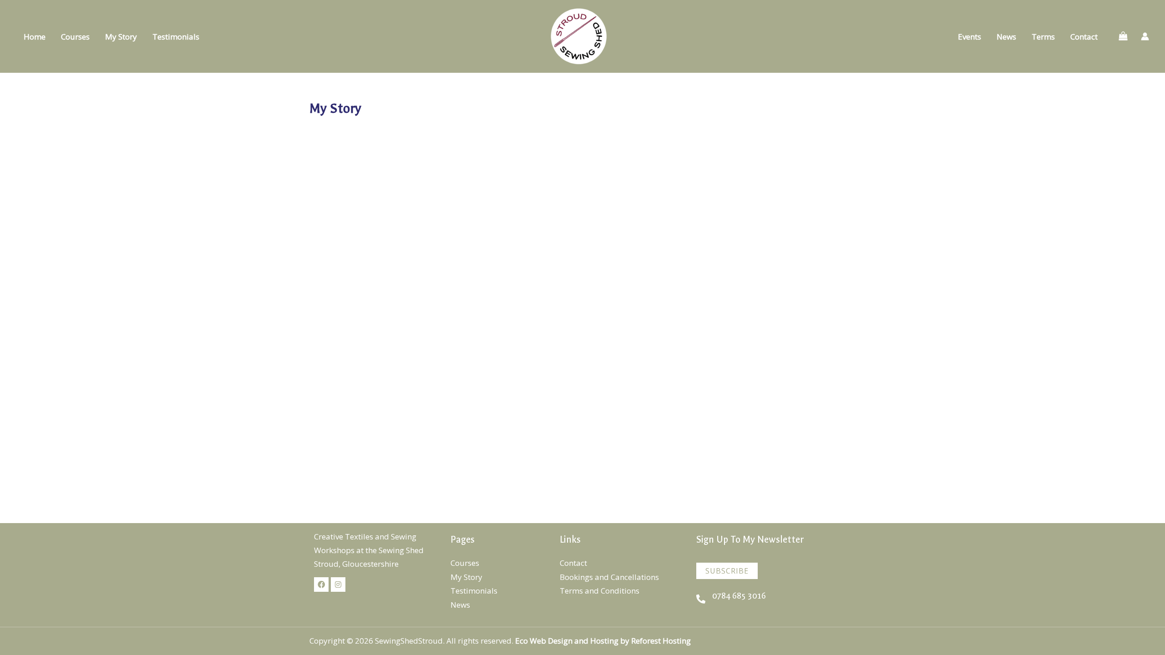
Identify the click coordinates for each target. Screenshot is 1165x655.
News (1006, 36)
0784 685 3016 (739, 596)
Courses (75, 36)
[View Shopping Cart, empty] (1123, 36)
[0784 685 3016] (700, 599)
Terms (1043, 36)
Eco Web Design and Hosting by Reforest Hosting (604, 640)
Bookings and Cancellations (609, 577)
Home (35, 36)
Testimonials (175, 36)
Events (969, 36)
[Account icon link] (1145, 36)
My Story (121, 36)
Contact (1084, 36)
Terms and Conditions (599, 590)
